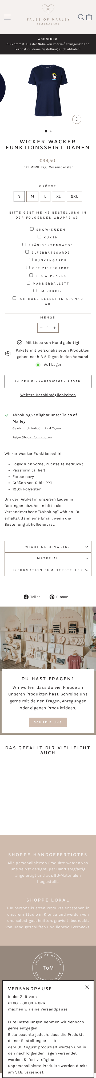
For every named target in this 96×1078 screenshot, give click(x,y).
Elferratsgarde (50, 252)
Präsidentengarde (51, 245)
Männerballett (51, 283)
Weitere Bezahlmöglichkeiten (48, 395)
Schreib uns (48, 722)
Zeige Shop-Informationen (32, 437)
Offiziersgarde (51, 268)
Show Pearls (51, 276)
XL (58, 196)
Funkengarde (51, 260)
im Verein (51, 291)
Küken (51, 237)
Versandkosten (61, 167)
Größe (48, 186)
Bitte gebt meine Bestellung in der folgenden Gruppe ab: (48, 215)
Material (48, 558)
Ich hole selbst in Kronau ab (51, 301)
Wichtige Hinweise (48, 547)
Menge (48, 317)
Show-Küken (51, 229)
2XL (74, 196)
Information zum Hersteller (48, 570)
